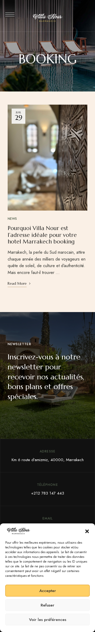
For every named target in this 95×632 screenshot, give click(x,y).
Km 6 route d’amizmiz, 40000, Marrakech (48, 460)
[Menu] (10, 14)
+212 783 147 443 (47, 493)
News (12, 218)
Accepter (47, 591)
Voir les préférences (47, 620)
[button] (87, 531)
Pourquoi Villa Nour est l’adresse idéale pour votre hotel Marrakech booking (42, 235)
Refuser (47, 605)
